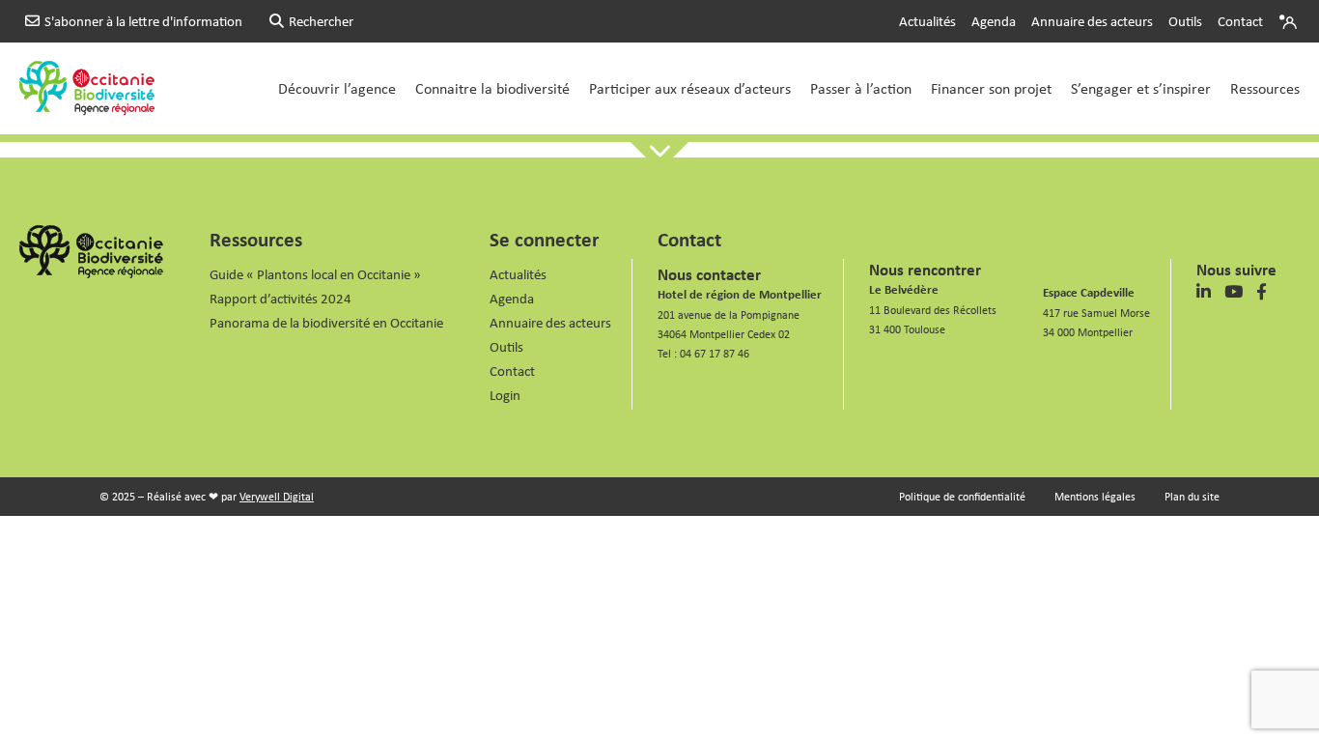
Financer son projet (991, 88)
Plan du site (1192, 496)
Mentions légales (1095, 496)
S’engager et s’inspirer (1141, 88)
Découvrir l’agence (337, 88)
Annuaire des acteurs (1092, 21)
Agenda (993, 21)
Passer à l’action (861, 88)
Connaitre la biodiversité (492, 88)
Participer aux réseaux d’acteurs (690, 88)
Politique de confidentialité (962, 496)
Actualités (927, 21)
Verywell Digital (276, 496)
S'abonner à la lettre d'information (143, 21)
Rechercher (321, 21)
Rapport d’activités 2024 (280, 298)
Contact (1240, 21)
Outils (1185, 21)
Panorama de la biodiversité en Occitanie (326, 322)
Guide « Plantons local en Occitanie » (315, 274)
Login (1290, 21)
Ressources (1265, 88)
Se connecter (544, 238)
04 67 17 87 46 (714, 353)
